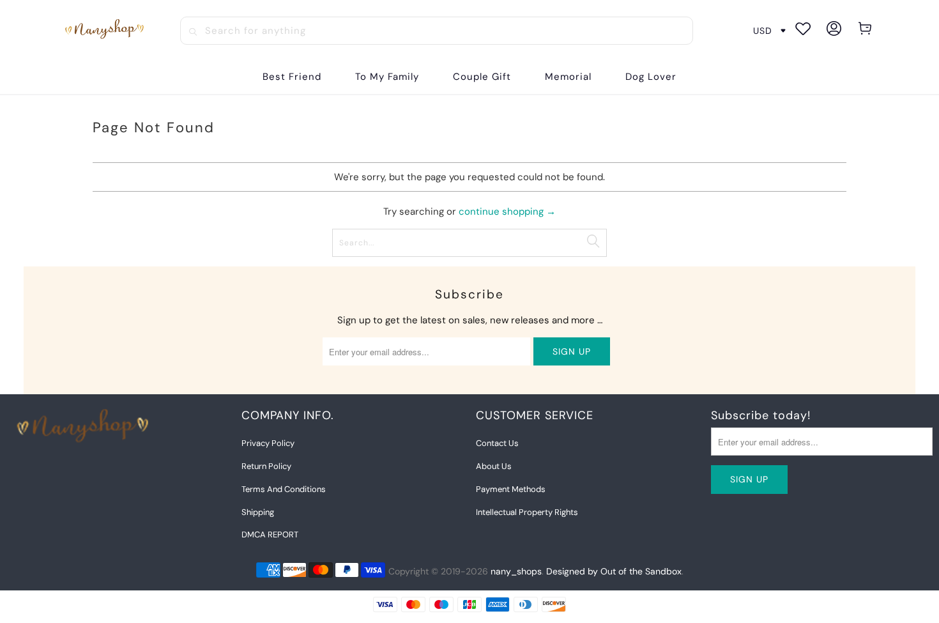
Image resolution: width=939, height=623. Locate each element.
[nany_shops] (107, 30)
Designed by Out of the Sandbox (614, 571)
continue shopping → (507, 211)
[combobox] (436, 31)
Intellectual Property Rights (527, 512)
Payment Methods (511, 489)
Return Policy (266, 466)
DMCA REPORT (269, 534)
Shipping (257, 512)
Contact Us (497, 443)
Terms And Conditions (283, 489)
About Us (494, 466)
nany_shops (516, 571)
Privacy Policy (267, 443)
